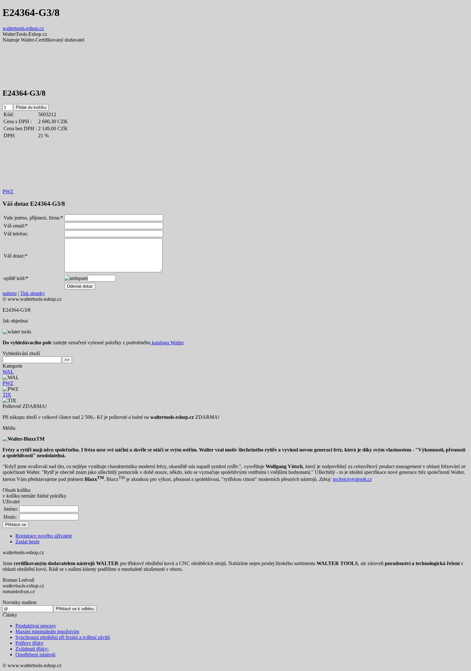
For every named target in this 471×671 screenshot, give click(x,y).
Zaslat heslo (27, 541)
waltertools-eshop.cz (23, 28)
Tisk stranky (32, 293)
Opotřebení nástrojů (35, 654)
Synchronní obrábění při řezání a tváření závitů (62, 637)
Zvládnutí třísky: (32, 648)
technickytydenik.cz (352, 479)
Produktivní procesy (35, 625)
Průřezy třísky (29, 643)
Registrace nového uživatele (43, 536)
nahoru (10, 293)
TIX (7, 394)
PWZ (8, 191)
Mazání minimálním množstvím (47, 631)
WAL (8, 371)
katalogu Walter (167, 342)
